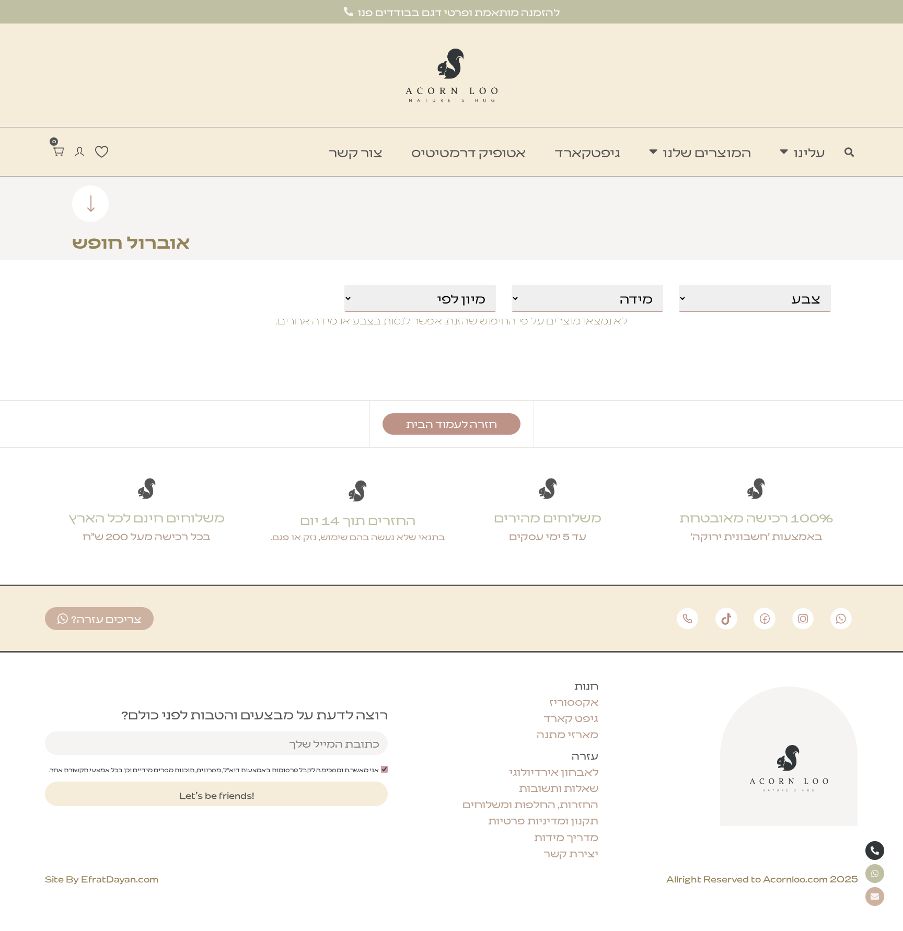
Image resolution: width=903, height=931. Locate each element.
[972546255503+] (875, 873)
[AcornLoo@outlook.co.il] (875, 896)
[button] (849, 152)
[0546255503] (875, 850)
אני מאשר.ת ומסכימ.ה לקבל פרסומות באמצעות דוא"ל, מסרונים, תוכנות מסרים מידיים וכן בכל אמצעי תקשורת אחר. (214, 769)
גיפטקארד (587, 151)
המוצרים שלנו (707, 151)
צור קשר (356, 151)
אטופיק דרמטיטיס (468, 151)
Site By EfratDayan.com (101, 878)
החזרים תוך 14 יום (357, 519)
